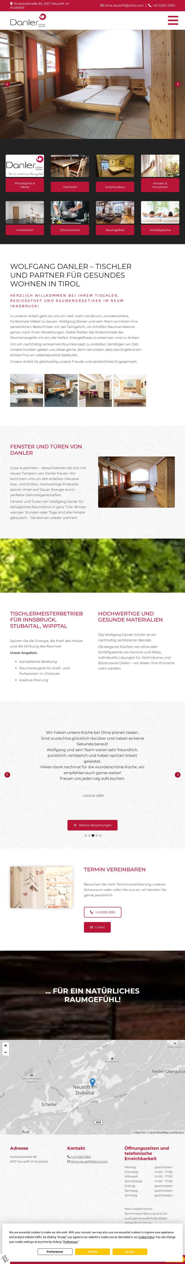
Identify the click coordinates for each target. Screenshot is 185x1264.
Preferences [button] (70, 1241)
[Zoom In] (5, 1045)
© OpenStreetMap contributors (165, 1132)
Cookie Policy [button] (146, 1237)
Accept (130, 1251)
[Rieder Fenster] (160, 166)
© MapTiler (139, 1132)
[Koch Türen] (25, 212)
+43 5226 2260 (81, 1156)
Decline (92, 1251)
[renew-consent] (5, 1259)
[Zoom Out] (5, 1052)
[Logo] (28, 21)
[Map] (92, 1087)
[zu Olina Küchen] (70, 212)
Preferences (55, 1251)
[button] (114, 20)
